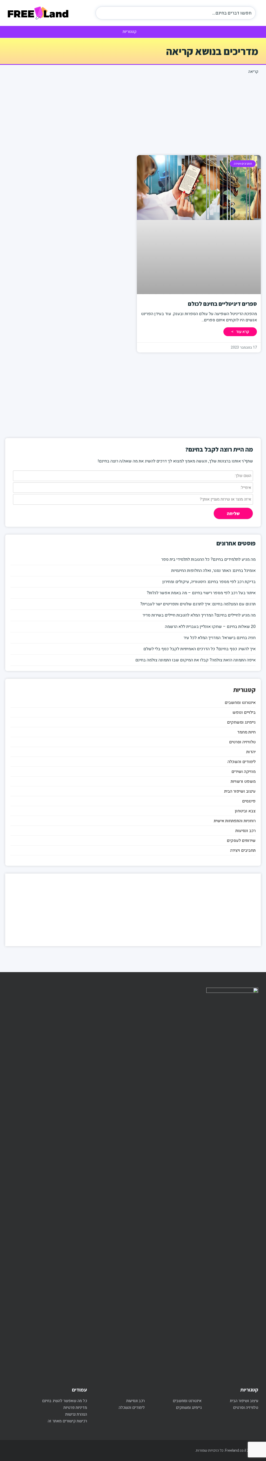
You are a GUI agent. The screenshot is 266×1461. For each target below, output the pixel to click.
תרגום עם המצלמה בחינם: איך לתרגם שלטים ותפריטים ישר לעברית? (198, 604)
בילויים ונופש (244, 712)
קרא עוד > (240, 331)
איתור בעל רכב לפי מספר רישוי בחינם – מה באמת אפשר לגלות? (201, 593)
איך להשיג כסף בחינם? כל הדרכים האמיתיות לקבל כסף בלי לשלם (199, 649)
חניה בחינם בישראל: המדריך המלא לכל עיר (220, 638)
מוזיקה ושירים (243, 771)
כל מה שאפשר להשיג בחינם (64, 1401)
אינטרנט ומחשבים (240, 703)
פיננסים (249, 801)
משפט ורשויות (243, 781)
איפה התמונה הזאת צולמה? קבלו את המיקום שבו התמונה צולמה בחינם (195, 660)
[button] (133, 31)
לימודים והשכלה (242, 762)
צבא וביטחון (245, 811)
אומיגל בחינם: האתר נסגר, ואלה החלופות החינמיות (213, 570)
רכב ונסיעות (245, 831)
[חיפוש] (105, 13)
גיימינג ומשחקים (241, 722)
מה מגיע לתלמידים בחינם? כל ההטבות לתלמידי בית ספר (208, 559)
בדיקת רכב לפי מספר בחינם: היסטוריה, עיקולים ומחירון (209, 582)
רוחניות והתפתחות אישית (235, 821)
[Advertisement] (133, 113)
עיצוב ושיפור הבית (240, 791)
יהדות (251, 752)
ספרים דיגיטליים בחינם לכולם (222, 303)
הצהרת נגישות (76, 1414)
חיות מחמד (246, 732)
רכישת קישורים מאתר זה (67, 1421)
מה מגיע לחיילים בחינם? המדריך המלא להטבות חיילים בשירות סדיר (199, 615)
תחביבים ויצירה (243, 850)
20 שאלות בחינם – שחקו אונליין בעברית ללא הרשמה (210, 627)
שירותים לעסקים (241, 840)
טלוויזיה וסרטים (242, 742)
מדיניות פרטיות (75, 1407)
